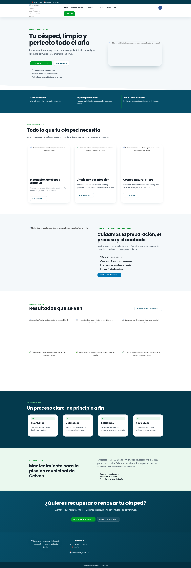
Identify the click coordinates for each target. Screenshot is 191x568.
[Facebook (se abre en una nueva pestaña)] (160, 8)
